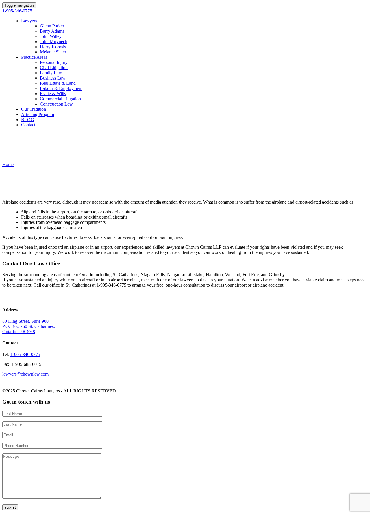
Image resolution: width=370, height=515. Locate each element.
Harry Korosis (53, 46)
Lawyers (29, 20)
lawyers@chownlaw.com (25, 374)
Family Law (51, 72)
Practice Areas (34, 57)
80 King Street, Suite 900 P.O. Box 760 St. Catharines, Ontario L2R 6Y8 (28, 326)
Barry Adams (52, 31)
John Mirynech (53, 41)
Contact (28, 124)
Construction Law (56, 103)
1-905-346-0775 (17, 10)
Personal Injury (54, 62)
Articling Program (37, 114)
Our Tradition (33, 109)
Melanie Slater (53, 51)
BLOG (27, 119)
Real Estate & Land (58, 83)
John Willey (51, 36)
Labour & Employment (61, 88)
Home (8, 164)
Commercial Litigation (60, 98)
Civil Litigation (54, 67)
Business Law (53, 77)
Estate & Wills (53, 93)
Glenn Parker (52, 25)
